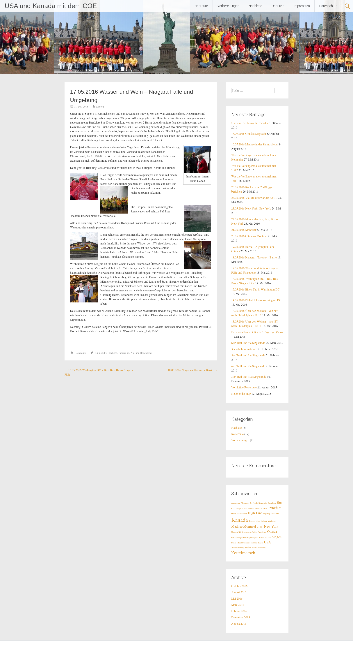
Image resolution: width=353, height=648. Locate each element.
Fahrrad (251, 508)
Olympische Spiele (249, 532)
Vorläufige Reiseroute (244, 387)
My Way (260, 527)
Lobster (264, 521)
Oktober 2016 (239, 586)
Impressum (302, 6)
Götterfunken (242, 513)
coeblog (100, 106)
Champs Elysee (241, 508)
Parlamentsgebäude (239, 537)
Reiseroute (200, 6)
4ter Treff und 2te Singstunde (248, 366)
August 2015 (238, 623)
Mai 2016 (237, 598)
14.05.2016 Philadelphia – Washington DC (256, 300)
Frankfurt (274, 507)
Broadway (272, 503)
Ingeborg (112, 353)
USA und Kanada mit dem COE (51, 6)
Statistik (245, 542)
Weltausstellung (237, 547)
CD (232, 508)
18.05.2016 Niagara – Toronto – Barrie (192, 370)
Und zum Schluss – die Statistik (249, 123)
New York (271, 526)
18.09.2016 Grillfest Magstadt (248, 133)
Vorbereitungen (228, 6)
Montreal (249, 526)
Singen (277, 536)
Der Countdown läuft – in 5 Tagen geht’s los (257, 332)
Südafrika (253, 542)
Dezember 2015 (240, 617)
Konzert (252, 521)
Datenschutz (328, 6)
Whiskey (247, 547)
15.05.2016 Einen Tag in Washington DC (255, 289)
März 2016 (237, 605)
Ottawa (272, 531)
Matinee (237, 526)
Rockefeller (262, 537)
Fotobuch (258, 508)
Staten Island (236, 542)
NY (239, 532)
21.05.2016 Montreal (243, 230)
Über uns (278, 6)
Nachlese (255, 6)
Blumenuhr (100, 353)
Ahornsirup (235, 503)
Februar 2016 (239, 611)
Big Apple (254, 503)
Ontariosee (262, 532)
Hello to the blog (241, 393)
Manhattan (272, 521)
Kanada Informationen (244, 349)
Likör (258, 521)
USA (267, 542)
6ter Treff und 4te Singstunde (248, 343)
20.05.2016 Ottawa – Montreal (249, 236)
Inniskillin (124, 353)
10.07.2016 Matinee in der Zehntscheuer (254, 144)
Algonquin (245, 503)
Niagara (135, 353)
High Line (255, 512)
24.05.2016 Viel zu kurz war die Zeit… (254, 198)
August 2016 (238, 592)
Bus (279, 502)
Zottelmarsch (243, 553)
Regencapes (146, 353)
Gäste (233, 513)
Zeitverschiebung (258, 547)
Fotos (265, 508)
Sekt (269, 537)
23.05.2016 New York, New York (251, 208)
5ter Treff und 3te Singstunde (248, 355)
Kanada (239, 519)
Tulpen (260, 542)
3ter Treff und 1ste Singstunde (248, 376)
